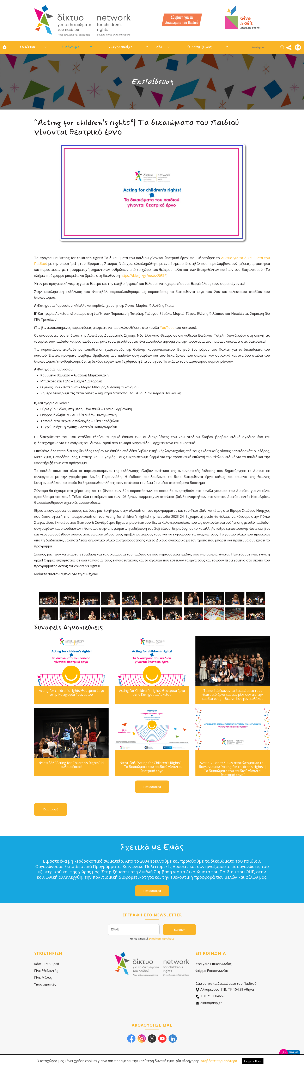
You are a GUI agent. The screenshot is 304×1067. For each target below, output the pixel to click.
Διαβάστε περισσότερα (219, 1061)
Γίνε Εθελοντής (46, 970)
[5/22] (131, 598)
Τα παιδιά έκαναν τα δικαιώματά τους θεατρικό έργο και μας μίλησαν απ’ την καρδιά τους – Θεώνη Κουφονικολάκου (232, 695)
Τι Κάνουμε (70, 47)
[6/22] (152, 598)
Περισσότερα (71, 660)
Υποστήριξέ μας (199, 47)
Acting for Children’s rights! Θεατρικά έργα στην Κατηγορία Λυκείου (152, 693)
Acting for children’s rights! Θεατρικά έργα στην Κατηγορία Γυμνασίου (71, 693)
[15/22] (110, 613)
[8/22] (193, 598)
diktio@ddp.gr (211, 1003)
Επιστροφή (50, 809)
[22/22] (255, 613)
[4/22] (110, 598)
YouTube (167, 327)
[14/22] (90, 613)
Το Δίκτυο (27, 47)
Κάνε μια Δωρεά (46, 964)
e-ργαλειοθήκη (120, 47)
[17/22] (152, 613)
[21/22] (234, 613)
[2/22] (69, 598)
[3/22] (90, 598)
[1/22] (48, 598)
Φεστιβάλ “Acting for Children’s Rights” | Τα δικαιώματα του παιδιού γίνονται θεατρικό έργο (152, 767)
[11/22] (255, 598)
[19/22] (193, 613)
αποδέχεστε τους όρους (161, 939)
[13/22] (69, 613)
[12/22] (48, 613)
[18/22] (172, 613)
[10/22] (234, 598)
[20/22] (214, 613)
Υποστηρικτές (45, 984)
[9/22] (214, 598)
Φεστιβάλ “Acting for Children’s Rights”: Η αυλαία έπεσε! (71, 765)
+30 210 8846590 (213, 996)
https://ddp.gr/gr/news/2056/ (143, 275)
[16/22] (131, 613)
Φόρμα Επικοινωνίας (212, 970)
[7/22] (172, 598)
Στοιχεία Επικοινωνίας (213, 964)
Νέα (159, 47)
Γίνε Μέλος (43, 977)
